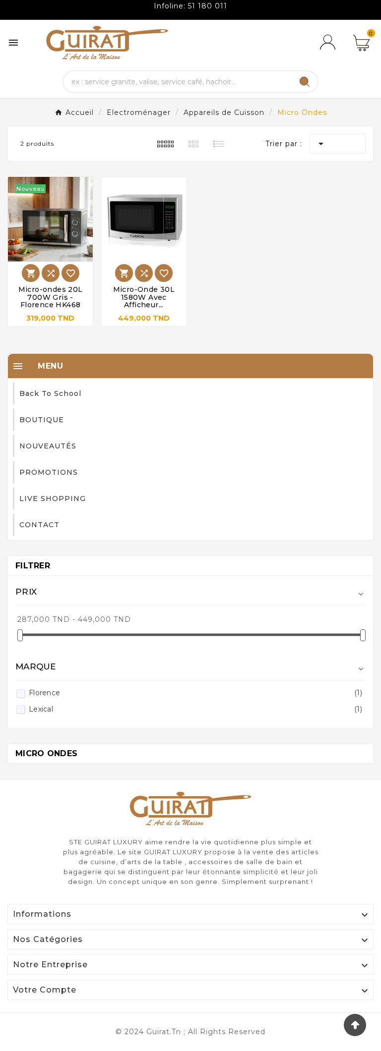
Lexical (195, 709)
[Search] (305, 81)
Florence (195, 692)
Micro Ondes (46, 753)
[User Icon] (329, 43)
